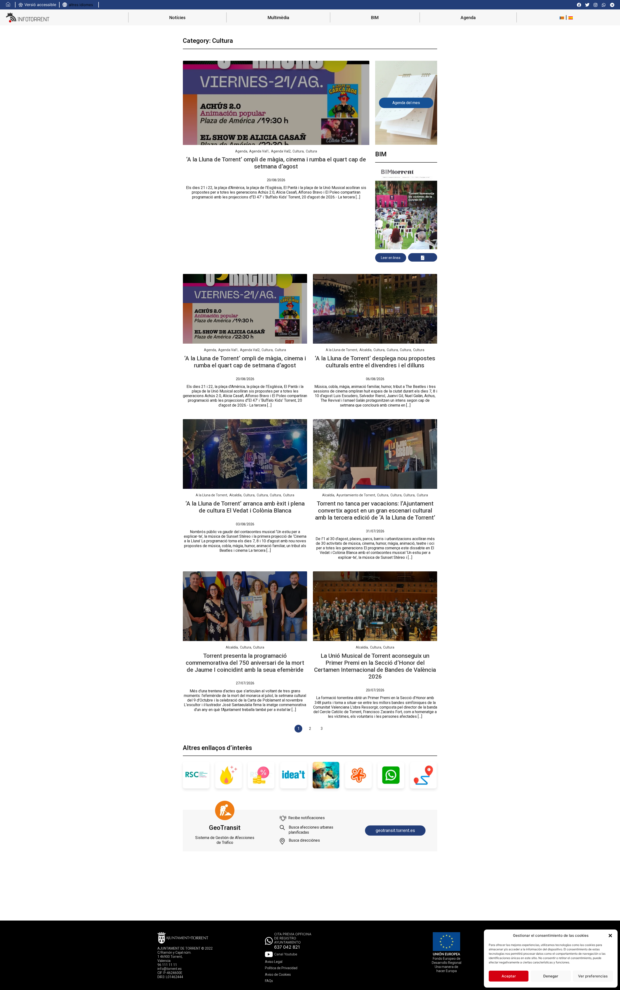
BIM (375, 17)
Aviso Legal (273, 962)
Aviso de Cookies (278, 974)
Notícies (177, 17)
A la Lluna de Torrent (341, 350)
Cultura (298, 151)
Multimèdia (278, 17)
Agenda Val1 (259, 151)
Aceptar (509, 976)
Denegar (550, 976)
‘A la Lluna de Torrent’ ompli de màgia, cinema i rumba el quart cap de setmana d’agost (276, 163)
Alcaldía (365, 350)
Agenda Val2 (281, 151)
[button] (610, 935)
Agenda (468, 17)
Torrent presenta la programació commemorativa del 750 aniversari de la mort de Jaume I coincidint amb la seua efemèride (245, 662)
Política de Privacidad (281, 968)
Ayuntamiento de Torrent (355, 495)
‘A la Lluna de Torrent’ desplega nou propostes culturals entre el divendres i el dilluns (375, 362)
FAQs (269, 981)
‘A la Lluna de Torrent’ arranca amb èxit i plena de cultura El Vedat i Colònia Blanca (245, 507)
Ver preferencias (593, 976)
